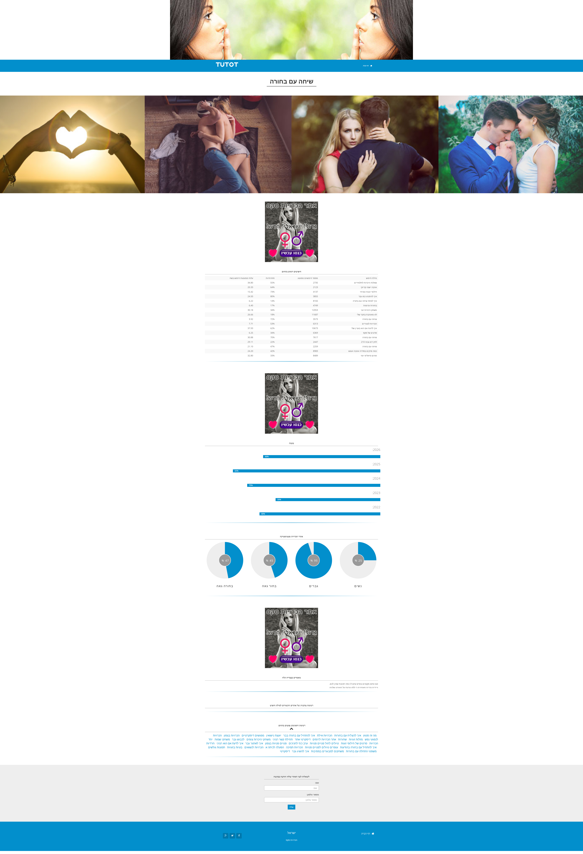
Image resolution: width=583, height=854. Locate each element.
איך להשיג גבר (300, 751)
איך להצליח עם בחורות (347, 735)
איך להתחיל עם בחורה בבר (299, 735)
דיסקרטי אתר (302, 739)
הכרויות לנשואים (253, 747)
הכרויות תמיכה (294, 747)
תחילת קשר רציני (283, 739)
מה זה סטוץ (370, 735)
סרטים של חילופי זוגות (354, 743)
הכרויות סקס (291, 840)
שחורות (342, 739)
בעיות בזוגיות (234, 747)
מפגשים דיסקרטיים (253, 735)
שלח (291, 807)
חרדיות (210, 743)
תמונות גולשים (216, 747)
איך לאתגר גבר (254, 743)
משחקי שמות (222, 739)
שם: (317, 782)
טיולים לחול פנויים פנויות (324, 743)
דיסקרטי (285, 751)
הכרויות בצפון (232, 735)
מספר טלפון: (313, 794)
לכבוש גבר (238, 739)
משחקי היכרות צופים (259, 739)
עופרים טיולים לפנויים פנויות (321, 747)
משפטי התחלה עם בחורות (361, 751)
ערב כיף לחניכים (298, 743)
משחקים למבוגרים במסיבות (327, 751)
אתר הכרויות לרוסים (324, 739)
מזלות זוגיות (356, 739)
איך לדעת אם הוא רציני (230, 743)
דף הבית (366, 66)
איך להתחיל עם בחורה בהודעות (358, 747)
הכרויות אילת (324, 735)
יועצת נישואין (273, 735)
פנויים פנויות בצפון (276, 743)
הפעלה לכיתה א (275, 747)
